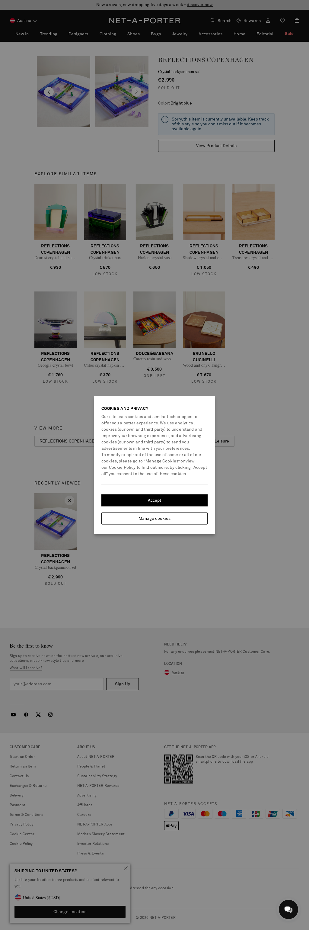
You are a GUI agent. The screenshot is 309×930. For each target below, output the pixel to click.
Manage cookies (155, 518)
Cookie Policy (122, 467)
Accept (154, 500)
